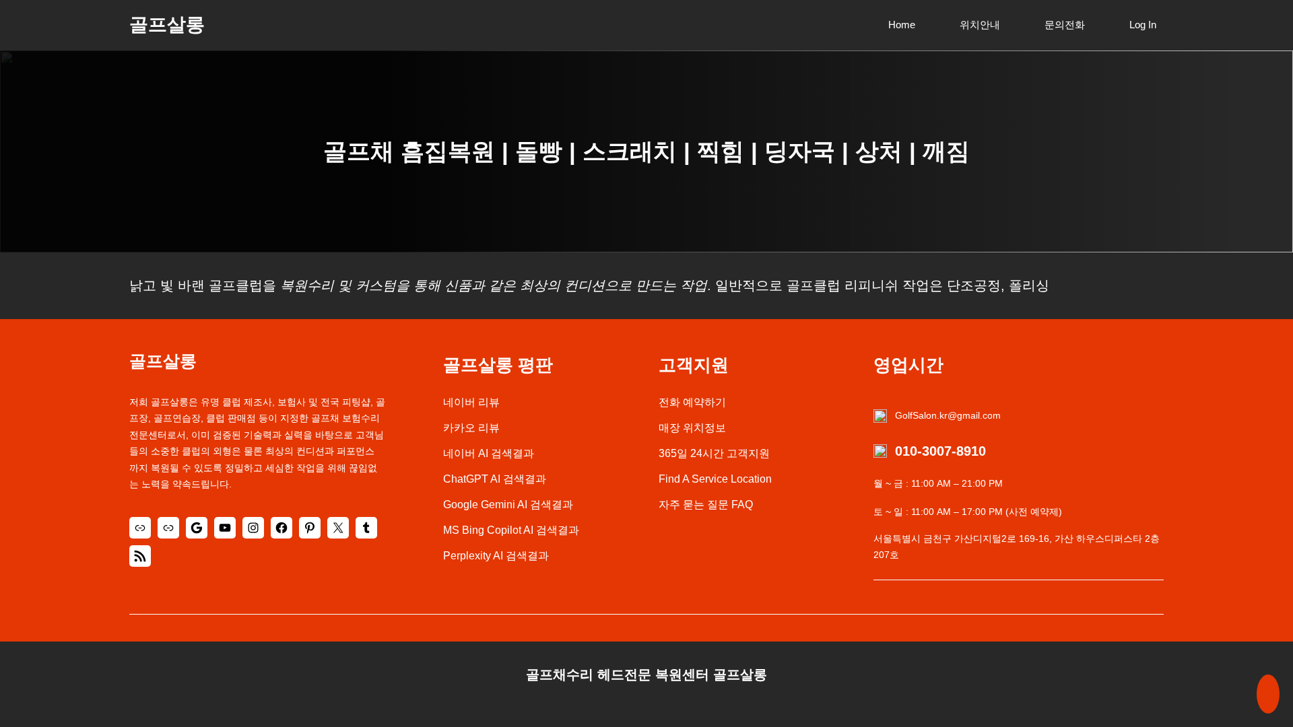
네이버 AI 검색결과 (488, 453)
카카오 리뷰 (471, 428)
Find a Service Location (715, 479)
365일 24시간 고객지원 (714, 453)
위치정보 (704, 428)
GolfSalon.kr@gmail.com (948, 415)
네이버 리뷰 (471, 402)
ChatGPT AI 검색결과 (494, 479)
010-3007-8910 (940, 451)
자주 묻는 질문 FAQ (706, 504)
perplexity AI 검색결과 (496, 555)
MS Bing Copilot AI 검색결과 (511, 530)
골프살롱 (167, 24)
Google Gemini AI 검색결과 (508, 504)
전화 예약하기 (692, 402)
